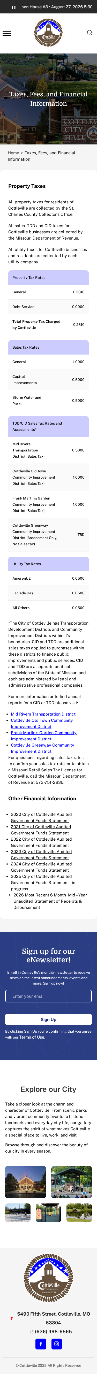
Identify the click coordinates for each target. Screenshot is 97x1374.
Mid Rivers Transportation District (43, 714)
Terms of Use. (32, 1037)
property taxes (29, 201)
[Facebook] (41, 1344)
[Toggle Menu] (7, 33)
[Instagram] (56, 1343)
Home (13, 152)
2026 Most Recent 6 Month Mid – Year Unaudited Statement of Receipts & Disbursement (50, 901)
